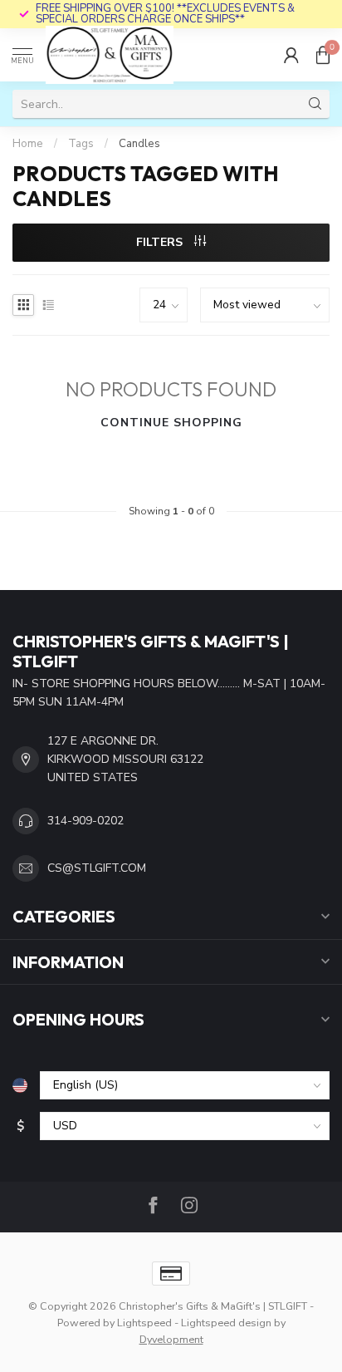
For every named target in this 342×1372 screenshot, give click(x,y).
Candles (139, 143)
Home (27, 143)
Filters (161, 242)
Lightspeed (144, 1322)
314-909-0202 (85, 821)
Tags (81, 143)
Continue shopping (171, 422)
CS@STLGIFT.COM (96, 868)
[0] (323, 54)
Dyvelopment (171, 1339)
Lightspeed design (226, 1322)
